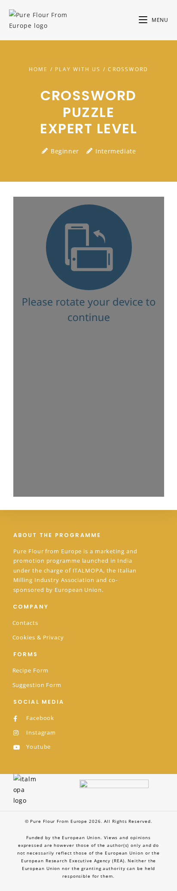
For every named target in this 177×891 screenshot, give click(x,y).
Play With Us (78, 69)
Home (38, 69)
